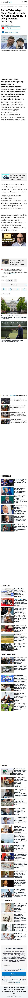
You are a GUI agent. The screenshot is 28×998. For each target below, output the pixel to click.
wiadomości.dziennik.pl (12, 6)
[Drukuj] (11, 289)
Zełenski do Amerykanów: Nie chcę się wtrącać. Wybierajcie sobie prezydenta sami (18, 177)
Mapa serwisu (6, 991)
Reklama (16, 987)
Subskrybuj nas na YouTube (12, 28)
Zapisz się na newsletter (11, 32)
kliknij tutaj (17, 982)
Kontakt (6, 987)
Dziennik (3, 6)
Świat (20, 6)
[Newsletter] (4, 289)
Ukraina (9, 280)
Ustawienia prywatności (19, 991)
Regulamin (7, 989)
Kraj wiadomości (22, 395)
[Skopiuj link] (17, 289)
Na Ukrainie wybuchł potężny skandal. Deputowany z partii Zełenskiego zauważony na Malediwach (14, 317)
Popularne (13, 395)
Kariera (22, 987)
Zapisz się (14, 974)
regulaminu (22, 969)
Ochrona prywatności (18, 989)
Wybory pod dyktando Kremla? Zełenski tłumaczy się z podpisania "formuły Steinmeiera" (18, 263)
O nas (11, 987)
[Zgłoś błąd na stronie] (24, 289)
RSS (14, 993)
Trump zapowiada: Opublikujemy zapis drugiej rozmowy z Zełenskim (12, 340)
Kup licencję (13, 273)
